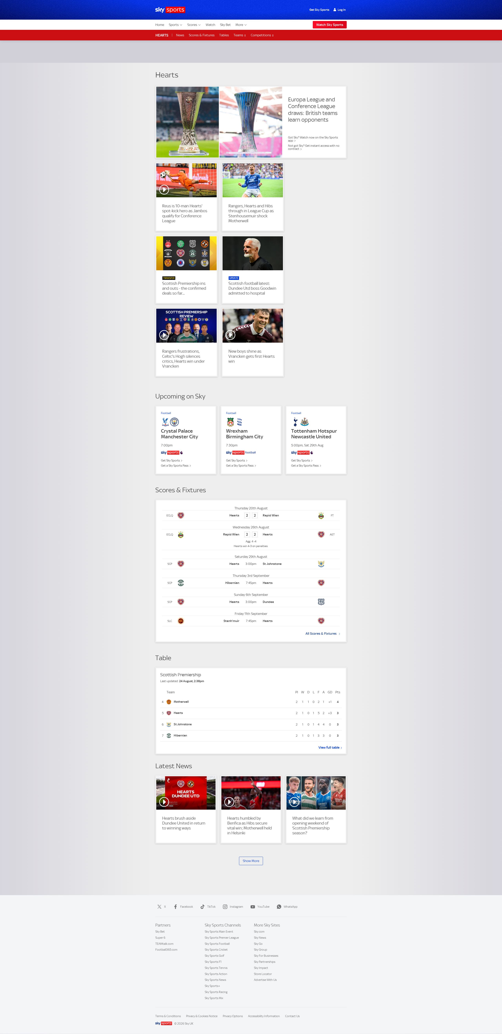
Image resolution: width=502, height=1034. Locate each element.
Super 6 (160, 937)
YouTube (263, 906)
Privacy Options (233, 1016)
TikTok (211, 906)
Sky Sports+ (212, 986)
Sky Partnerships (264, 962)
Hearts (162, 35)
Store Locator (263, 974)
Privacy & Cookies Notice (201, 1016)
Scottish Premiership (180, 674)
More (239, 25)
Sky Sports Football (217, 944)
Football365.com (166, 949)
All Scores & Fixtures (321, 633)
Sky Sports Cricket (216, 949)
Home (159, 25)
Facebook (186, 906)
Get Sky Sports (319, 10)
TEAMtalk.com (164, 944)
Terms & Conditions (168, 1016)
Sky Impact (261, 968)
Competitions (261, 35)
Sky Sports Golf (214, 956)
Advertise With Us (265, 980)
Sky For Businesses (266, 956)
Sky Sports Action (216, 974)
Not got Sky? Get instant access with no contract (313, 147)
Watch (210, 25)
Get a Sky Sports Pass (174, 465)
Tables (224, 35)
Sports (174, 25)
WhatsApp (290, 906)
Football (166, 413)
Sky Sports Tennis (216, 968)
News (180, 35)
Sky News (260, 937)
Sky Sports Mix (214, 998)
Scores (192, 25)
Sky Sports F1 (213, 962)
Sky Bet (225, 25)
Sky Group (260, 949)
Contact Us (292, 1016)
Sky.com (259, 931)
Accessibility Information (264, 1016)
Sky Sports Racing (216, 992)
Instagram (236, 906)
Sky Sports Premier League (222, 937)
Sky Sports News (215, 980)
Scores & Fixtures (202, 35)
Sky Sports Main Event (219, 931)
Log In (342, 10)
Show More (251, 861)
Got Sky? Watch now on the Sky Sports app (313, 139)
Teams (239, 35)
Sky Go (258, 944)
